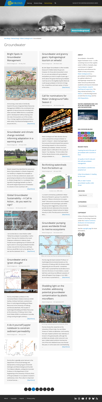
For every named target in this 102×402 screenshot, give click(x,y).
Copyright (14, 398)
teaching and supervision (85, 89)
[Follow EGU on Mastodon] (90, 399)
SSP (86, 141)
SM (82, 141)
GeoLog (29, 3)
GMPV (80, 138)
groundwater (83, 87)
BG (82, 133)
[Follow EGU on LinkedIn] (75, 399)
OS (95, 138)
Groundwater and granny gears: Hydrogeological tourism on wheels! (55, 57)
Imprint (22, 398)
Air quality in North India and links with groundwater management (86, 161)
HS (84, 138)
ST (93, 141)
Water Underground (26, 38)
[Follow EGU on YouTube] (83, 399)
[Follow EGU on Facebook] (86, 399)
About (6, 398)
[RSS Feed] (97, 399)
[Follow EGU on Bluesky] (93, 399)
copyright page (87, 228)
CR (89, 133)
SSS (90, 141)
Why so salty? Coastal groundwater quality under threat (86, 183)
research (90, 87)
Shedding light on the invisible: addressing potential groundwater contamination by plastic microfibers (54, 292)
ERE (92, 133)
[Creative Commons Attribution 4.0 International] (79, 236)
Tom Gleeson (10, 208)
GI (89, 135)
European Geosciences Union (89, 3)
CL (85, 133)
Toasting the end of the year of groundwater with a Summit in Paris (87, 152)
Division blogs (38, 3)
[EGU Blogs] (15, 6)
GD (86, 135)
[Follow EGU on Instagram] (79, 399)
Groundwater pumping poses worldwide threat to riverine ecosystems (54, 226)
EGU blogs (88, 96)
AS (79, 133)
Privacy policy (31, 398)
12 (48, 389)
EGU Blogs (7, 38)
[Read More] (31, 123)
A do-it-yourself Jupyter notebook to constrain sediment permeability (19, 328)
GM (92, 135)
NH (88, 138)
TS (96, 141)
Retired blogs (48, 3)
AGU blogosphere (83, 98)
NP (91, 138)
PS (79, 141)
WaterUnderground (12, 63)
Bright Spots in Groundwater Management (14, 57)
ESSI (79, 135)
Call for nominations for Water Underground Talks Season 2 (55, 99)
